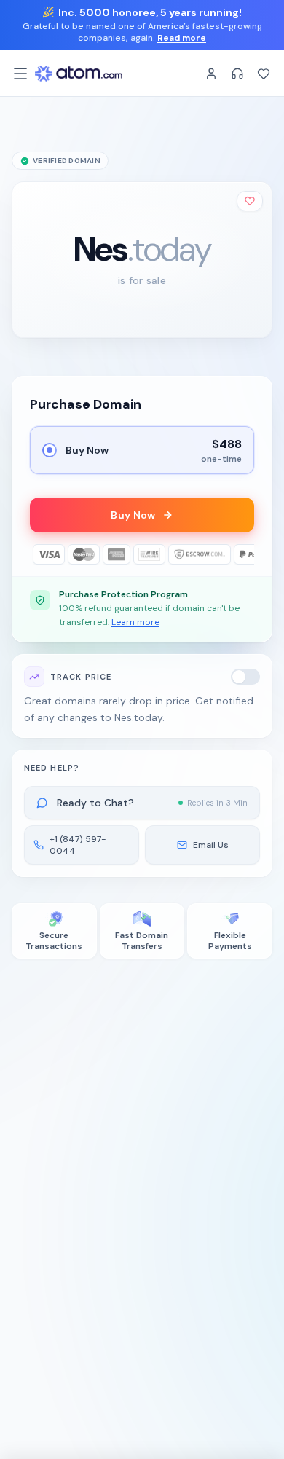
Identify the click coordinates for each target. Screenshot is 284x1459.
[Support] (237, 73)
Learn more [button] (135, 622)
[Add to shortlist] (250, 201)
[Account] (211, 73)
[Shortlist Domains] (264, 73)
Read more (181, 38)
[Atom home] (78, 73)
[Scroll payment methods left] (40, 554)
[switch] (245, 677)
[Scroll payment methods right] (244, 554)
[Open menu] (20, 73)
